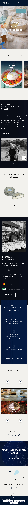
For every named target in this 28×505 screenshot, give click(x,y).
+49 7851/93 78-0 (20, 484)
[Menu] (24, 3)
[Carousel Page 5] (16, 42)
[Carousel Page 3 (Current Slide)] (13, 42)
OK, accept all (8, 501)
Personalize (14, 503)
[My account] (21, 2)
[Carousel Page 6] (18, 42)
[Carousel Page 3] (13, 211)
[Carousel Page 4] (15, 42)
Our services (8, 295)
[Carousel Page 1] (9, 42)
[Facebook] (9, 435)
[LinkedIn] (19, 435)
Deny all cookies (20, 501)
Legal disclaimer (14, 493)
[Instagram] (12, 435)
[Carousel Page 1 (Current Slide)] (9, 211)
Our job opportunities (14, 358)
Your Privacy (14, 495)
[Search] (18, 2)
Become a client (14, 458)
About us (6, 133)
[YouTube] (16, 435)
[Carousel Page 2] (11, 42)
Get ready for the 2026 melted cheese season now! (14, 32)
